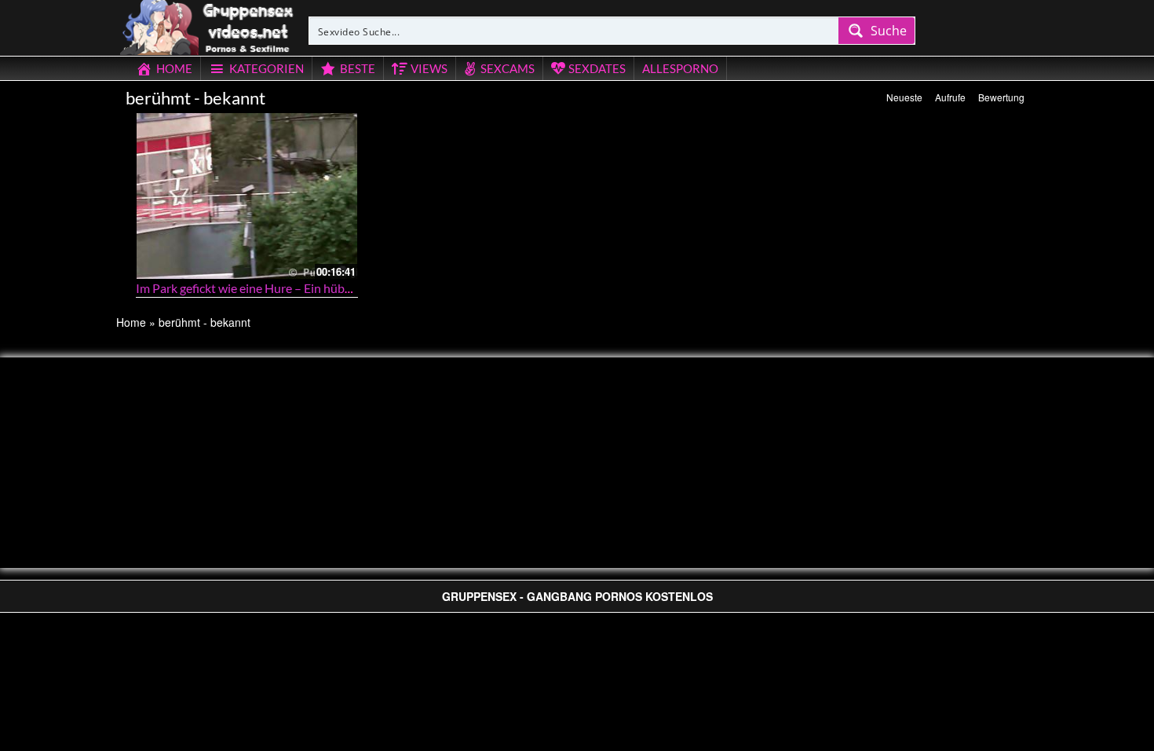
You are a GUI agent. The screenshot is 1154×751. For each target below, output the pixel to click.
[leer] (208, 25)
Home (131, 322)
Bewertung (1001, 97)
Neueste (904, 97)
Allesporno (680, 68)
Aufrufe (950, 97)
